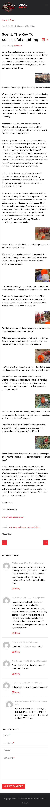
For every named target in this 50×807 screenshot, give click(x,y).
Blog (12, 20)
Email (6, 735)
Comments (8, 758)
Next (45, 542)
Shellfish (36, 527)
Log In (26, 803)
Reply (17, 589)
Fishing (30, 527)
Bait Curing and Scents (17, 527)
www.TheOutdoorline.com (13, 517)
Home (4, 20)
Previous (4, 542)
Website (7, 750)
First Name (8, 743)
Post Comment (15, 786)
